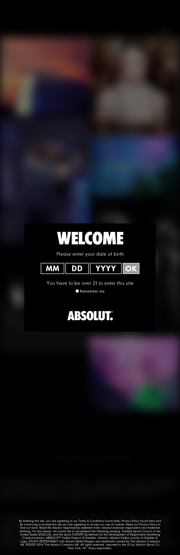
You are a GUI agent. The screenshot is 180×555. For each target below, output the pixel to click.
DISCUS (44, 534)
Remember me (92, 291)
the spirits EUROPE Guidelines (78, 534)
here (117, 521)
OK (131, 269)
